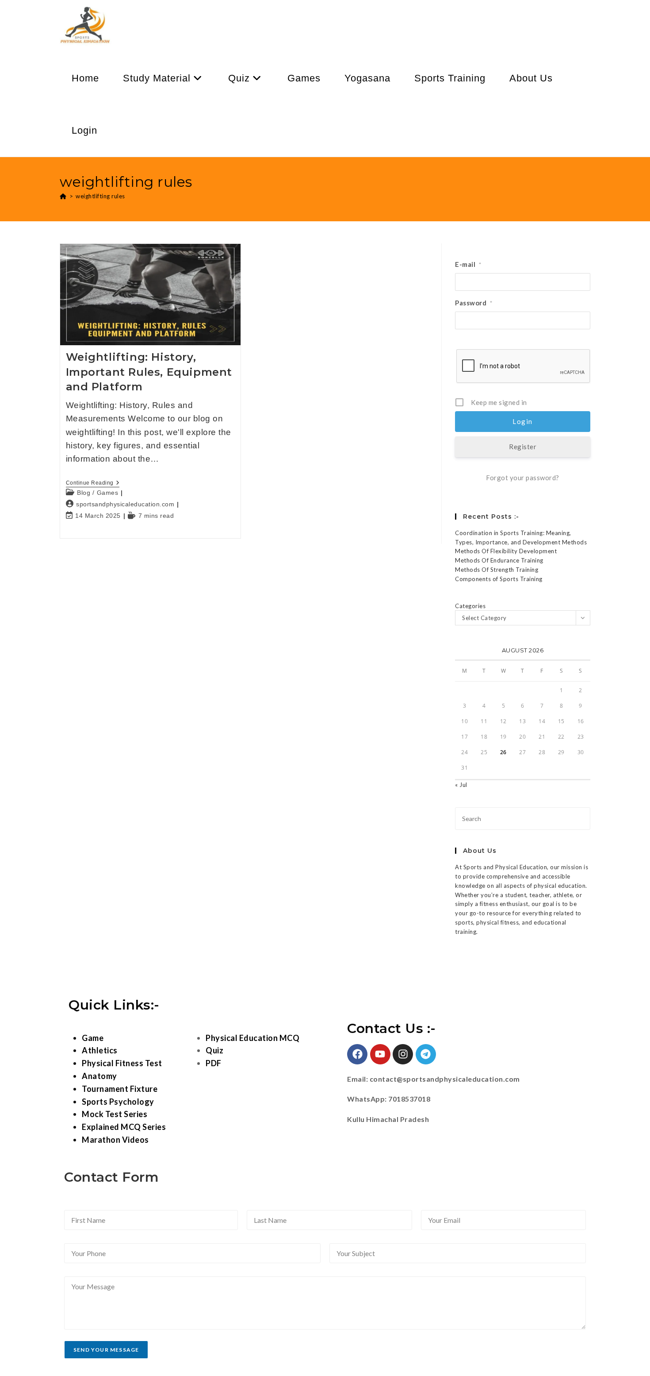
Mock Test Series (114, 1114)
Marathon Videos (115, 1140)
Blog (83, 492)
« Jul (461, 784)
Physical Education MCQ (252, 1038)
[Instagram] (403, 1054)
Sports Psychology (118, 1101)
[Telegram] (426, 1054)
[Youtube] (380, 1054)
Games (108, 492)
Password (474, 303)
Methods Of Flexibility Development (506, 551)
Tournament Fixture (119, 1089)
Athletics (100, 1050)
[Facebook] (357, 1054)
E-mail (468, 264)
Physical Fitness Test (122, 1063)
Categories (470, 605)
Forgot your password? (522, 478)
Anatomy (99, 1076)
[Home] (63, 196)
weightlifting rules (100, 196)
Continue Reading (93, 483)
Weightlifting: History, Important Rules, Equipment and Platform (149, 372)
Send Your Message (106, 1349)
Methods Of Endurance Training (499, 560)
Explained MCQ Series (124, 1127)
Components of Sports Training (499, 578)
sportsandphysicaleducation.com (125, 504)
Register (522, 447)
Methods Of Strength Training (496, 569)
